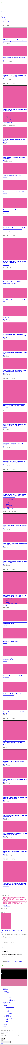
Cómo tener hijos (7, 122)
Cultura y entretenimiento (12, 603)
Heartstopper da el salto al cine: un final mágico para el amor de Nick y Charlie (15, 544)
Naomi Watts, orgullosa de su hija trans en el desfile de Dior (15, 300)
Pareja (7, 500)
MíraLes (5, 905)
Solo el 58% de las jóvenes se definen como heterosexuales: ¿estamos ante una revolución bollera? (15, 40)
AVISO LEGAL (5, 982)
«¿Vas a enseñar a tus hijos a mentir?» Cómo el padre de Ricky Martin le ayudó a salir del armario (14, 371)
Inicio (4, 988)
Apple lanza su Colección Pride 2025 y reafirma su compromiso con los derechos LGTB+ (14, 462)
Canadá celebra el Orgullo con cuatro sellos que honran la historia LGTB (15, 526)
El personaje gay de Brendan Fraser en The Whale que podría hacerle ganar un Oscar (14, 404)
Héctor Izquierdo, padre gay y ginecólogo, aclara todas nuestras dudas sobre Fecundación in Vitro (15, 228)
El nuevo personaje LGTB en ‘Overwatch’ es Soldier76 (11, 930)
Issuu (8, 961)
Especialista (9, 505)
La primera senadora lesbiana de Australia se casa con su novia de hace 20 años (15, 694)
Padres (7, 114)
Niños (10, 119)
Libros (7, 600)
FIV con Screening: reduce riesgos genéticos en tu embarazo (14, 139)
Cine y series (9, 598)
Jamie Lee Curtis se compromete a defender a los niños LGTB (15, 851)
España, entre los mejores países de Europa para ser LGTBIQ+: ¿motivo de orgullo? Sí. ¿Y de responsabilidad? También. (15, 426)
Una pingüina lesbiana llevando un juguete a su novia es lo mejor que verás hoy (15, 562)
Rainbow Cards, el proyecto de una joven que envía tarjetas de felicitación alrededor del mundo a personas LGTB (14, 496)
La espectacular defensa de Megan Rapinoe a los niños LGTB (15, 353)
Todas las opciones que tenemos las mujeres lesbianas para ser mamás (14, 262)
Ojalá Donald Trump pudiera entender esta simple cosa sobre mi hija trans (15, 816)
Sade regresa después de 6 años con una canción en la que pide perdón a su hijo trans (15, 834)
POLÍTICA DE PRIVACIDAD (7, 982)
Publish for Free (18, 961)
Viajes (7, 1015)
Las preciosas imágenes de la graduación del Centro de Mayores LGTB (15, 676)
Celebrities (6, 265)
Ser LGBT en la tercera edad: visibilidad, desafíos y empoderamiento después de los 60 (14, 640)
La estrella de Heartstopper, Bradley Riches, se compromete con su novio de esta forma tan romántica (15, 335)
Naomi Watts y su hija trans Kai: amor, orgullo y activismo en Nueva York (13, 762)
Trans (4, 744)
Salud (7, 502)
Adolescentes (12, 120)
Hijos (7, 116)
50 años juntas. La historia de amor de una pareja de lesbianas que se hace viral (14, 741)
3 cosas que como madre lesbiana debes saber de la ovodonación (14, 210)
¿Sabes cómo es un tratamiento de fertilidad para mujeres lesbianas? (14, 58)
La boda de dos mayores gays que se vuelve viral (13, 711)
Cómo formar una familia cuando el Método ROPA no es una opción (15, 192)
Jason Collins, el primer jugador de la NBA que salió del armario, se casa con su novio (15, 282)
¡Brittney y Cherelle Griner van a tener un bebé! (13, 317)
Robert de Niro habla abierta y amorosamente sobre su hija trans (15, 780)
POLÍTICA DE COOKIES (6, 983)
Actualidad (5, 42)
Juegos (7, 602)
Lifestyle (5, 407)
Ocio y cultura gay (8, 508)
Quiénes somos (6, 906)
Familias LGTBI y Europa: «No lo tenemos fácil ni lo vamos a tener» (15, 109)
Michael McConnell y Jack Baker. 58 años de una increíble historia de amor (13, 658)
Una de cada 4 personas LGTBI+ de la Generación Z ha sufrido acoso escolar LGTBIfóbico (14, 76)
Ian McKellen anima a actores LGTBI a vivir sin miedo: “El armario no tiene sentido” (15, 622)
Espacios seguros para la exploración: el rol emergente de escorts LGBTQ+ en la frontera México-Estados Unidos (14, 897)
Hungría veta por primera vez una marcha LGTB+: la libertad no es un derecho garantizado (14, 444)
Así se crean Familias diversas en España (12, 175)
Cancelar (2, 1043)
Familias (5, 23)
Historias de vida (10, 499)
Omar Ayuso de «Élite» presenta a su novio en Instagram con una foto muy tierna (14, 595)
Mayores (5, 605)
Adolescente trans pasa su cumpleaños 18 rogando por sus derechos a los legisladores (15, 798)
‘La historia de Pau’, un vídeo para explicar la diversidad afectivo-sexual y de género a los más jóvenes (14, 885)
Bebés (10, 117)
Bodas (7, 504)
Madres (7, 112)
